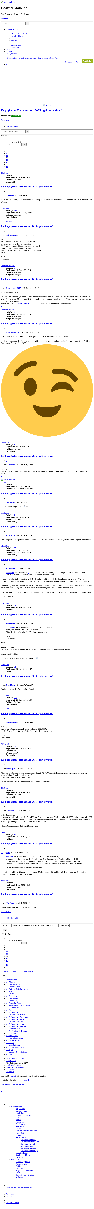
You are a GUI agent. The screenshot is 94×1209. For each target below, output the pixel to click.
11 (15, 445)
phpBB (13, 1076)
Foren (8, 1104)
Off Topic (19, 1157)
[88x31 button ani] (87, 62)
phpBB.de (28, 1080)
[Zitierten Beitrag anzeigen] (28, 573)
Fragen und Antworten (24, 1170)
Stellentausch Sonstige (29, 1151)
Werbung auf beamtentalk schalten (19, 1188)
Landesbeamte (21, 1113)
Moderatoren (16, 116)
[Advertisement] (47, 85)
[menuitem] (21, 34)
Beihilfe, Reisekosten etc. (25, 1115)
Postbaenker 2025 (8, 266)
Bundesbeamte (21, 1111)
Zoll (17, 1117)
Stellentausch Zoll (27, 1146)
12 (15, 834)
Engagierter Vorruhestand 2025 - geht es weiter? (31, 110)
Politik (18, 1166)
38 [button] (7, 156)
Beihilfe (9, 1196)
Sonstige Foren (16, 1159)
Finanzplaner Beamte (73, 62)
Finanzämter (20, 1133)
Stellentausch (21, 1137)
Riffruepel (5, 744)
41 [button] (7, 162)
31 (15, 605)
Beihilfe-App (11, 1194)
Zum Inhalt (5, 18)
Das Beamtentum (12, 1203)
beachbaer (5, 603)
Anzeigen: (7, 925)
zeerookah (5, 482)
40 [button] (7, 160)
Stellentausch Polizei (28, 1140)
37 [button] (7, 153)
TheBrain (4, 173)
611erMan (5, 546)
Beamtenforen (16, 1106)
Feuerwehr (20, 1122)
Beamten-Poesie (22, 1153)
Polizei (18, 1120)
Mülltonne (20, 1177)
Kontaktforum (21, 1164)
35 (15, 548)
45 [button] (7, 167)
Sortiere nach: (29, 925)
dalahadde (5, 442)
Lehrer (18, 1135)
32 (15, 746)
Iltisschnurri (5, 208)
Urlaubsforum (21, 1168)
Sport (18, 1173)
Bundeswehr (20, 1124)
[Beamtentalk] (8, 2)
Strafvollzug (20, 1126)
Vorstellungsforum (23, 1162)
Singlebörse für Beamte (25, 1155)
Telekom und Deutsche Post (26, 1131)
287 (15, 210)
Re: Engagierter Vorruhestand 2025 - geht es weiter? (27, 186)
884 (15, 484)
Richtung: (54, 925)
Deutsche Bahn (22, 1128)
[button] (6, 140)
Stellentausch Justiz (28, 1144)
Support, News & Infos (25, 1175)
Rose (3, 832)
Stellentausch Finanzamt (30, 1142)
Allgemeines (20, 1109)
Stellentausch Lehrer (28, 1148)
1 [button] (6, 149)
